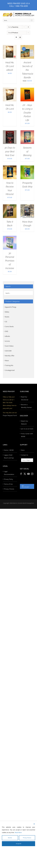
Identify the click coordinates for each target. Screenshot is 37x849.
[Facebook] (21, 474)
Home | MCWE (9, 450)
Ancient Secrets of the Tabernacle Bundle (27, 70)
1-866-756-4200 (21, 6)
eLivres (7, 341)
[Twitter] (25, 474)
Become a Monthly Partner (26, 406)
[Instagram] (32, 474)
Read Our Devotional (24, 398)
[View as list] (20, 37)
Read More (18, 832)
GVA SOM (8, 351)
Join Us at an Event (27, 429)
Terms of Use (8, 484)
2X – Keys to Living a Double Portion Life (27, 112)
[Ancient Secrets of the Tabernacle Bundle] (27, 46)
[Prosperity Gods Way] (27, 167)
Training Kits (9, 365)
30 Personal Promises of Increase (9, 261)
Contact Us (24, 455)
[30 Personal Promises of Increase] (10, 237)
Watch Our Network (24, 422)
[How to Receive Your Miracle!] (10, 167)
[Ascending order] (28, 27)
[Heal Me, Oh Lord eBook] (10, 46)
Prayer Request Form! (10, 415)
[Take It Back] (10, 206)
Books (7, 317)
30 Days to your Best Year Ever (9, 151)
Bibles (7, 312)
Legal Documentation (9, 472)
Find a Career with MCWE (27, 435)
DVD (6, 331)
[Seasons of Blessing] (27, 132)
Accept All (18, 843)
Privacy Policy (8, 479)
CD (6, 322)
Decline (10, 838)
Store (22, 450)
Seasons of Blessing (27, 151)
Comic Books (9, 326)
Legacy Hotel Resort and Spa (9, 456)
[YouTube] (28, 474)
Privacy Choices (9, 489)
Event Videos (9, 346)
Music (7, 360)
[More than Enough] (27, 206)
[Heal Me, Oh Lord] (10, 89)
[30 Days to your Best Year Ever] (10, 132)
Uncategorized (10, 370)
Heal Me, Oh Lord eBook (9, 66)
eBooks (7, 336)
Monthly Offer (9, 356)
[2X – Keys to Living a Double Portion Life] (27, 89)
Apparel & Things (10, 307)
